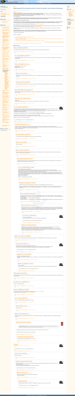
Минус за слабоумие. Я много (25, 263)
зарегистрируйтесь (25, 43)
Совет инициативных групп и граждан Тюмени (6, 112)
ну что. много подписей (21, 298)
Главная (14, 6)
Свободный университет (70, 14)
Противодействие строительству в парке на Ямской (6, 105)
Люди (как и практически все (28, 224)
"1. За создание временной (21, 106)
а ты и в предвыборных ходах (26, 167)
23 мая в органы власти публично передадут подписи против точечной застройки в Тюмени (7, 87)
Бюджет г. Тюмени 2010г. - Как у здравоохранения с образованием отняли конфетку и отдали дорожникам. (6, 48)
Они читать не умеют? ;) (22, 243)
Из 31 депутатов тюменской (23, 134)
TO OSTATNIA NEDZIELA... (6, 44)
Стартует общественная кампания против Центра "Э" (6, 28)
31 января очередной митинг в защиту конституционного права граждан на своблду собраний (6, 40)
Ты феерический (22, 381)
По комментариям (42, 3)
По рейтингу (49, 3)
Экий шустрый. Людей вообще (23, 98)
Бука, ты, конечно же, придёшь (23, 235)
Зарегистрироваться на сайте (5, 14)
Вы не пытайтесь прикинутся (28, 193)
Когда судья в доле (5, 60)
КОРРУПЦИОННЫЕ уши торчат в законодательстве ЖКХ (6, 30)
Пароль (2, 11)
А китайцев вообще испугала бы (25, 336)
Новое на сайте (5, 21)
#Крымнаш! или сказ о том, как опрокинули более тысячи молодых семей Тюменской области (6, 33)
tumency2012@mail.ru (38, 26)
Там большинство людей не (23, 81)
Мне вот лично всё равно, (22, 150)
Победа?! (16, 344)
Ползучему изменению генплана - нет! (7, 76)
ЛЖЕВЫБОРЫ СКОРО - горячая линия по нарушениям (6, 66)
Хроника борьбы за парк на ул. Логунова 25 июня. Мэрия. (6, 120)
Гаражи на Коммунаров (6, 52)
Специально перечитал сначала (27, 182)
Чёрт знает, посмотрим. (21, 353)
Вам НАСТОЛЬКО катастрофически (24, 89)
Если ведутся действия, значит (25, 158)
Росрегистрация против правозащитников (6, 109)
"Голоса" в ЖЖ (71, 13)
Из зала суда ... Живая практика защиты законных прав (6, 56)
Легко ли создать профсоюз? (5, 64)
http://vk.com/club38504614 (40, 291)
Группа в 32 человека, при (21, 313)
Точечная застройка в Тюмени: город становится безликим (6, 73)
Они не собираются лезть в (22, 64)
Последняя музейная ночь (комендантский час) (6, 96)
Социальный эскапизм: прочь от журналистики (6, 122)
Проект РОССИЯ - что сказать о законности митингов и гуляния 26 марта (5, 102)
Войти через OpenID (4, 13)
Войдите (21, 43)
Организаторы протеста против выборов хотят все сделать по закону (6, 93)
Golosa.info (10, 1)
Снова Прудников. (5, 110)
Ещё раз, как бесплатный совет (24, 361)
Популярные (32, 3)
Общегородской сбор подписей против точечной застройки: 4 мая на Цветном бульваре (6, 71)
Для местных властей (21, 73)
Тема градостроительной (20, 273)
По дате (37, 3)
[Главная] (3, 2)
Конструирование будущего (17, 12)
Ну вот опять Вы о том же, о (28, 205)
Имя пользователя (3, 9)
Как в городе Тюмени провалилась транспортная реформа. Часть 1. (6, 59)
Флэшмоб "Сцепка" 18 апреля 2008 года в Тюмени (6, 116)
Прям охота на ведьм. (21, 142)
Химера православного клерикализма (6, 118)
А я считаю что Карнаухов (29, 215)
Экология (14, 11)
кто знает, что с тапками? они (21, 281)
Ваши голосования (5, 22)
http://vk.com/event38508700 (30, 292)
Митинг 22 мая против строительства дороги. (6, 68)
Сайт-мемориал (27, 3)
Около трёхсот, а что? (21, 305)
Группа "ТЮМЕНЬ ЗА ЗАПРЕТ (21, 289)
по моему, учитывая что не (22, 124)
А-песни (70, 12)
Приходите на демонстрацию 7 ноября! (6, 100)
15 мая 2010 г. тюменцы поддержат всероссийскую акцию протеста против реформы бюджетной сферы (6, 36)
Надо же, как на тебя (22, 372)
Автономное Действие (70, 16)
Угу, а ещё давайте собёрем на (22, 55)
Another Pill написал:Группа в (23, 322)
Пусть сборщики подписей (21, 47)
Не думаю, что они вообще (24, 254)
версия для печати (16, 43)
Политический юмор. (5, 94)
